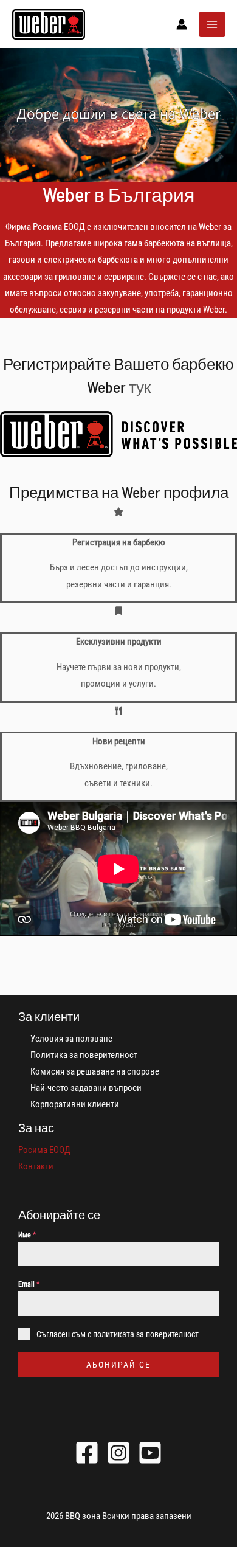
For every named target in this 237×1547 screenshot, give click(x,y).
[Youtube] (150, 1453)
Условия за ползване (71, 1038)
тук (140, 386)
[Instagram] (118, 1453)
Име (27, 1235)
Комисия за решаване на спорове (94, 1071)
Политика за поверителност (83, 1055)
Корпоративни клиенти (74, 1104)
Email (29, 1284)
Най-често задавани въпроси (86, 1087)
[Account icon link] (181, 24)
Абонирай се (118, 1364)
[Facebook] (87, 1453)
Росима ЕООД (44, 1149)
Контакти (35, 1166)
